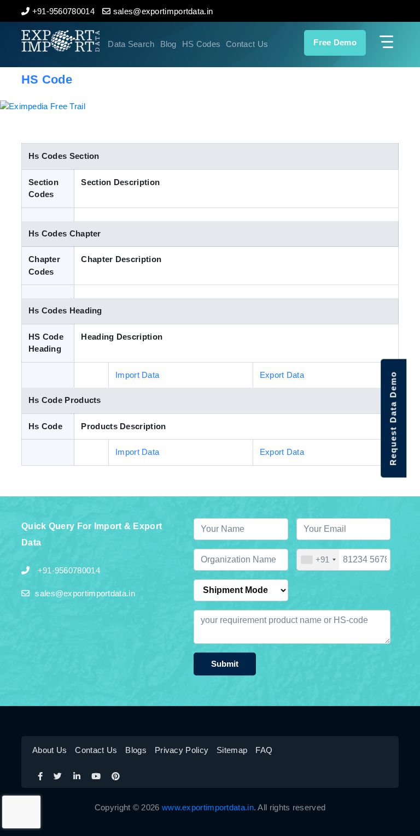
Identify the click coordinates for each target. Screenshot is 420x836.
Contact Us (247, 44)
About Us (49, 750)
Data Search (131, 44)
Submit (224, 663)
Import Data (137, 375)
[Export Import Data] (49, 41)
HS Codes (201, 44)
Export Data (282, 375)
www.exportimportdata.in (208, 807)
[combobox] (318, 559)
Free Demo (335, 42)
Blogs (136, 750)
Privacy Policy (181, 750)
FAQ (263, 750)
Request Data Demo (393, 418)
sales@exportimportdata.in (85, 593)
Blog (168, 44)
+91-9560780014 (67, 570)
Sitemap (232, 750)
